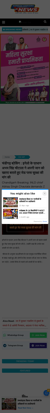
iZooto (45, 221)
